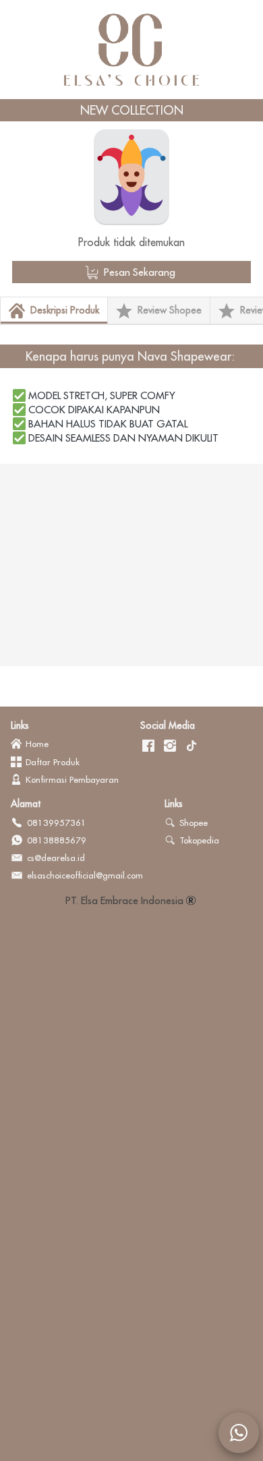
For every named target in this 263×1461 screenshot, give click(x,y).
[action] (238, 1432)
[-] (148, 746)
